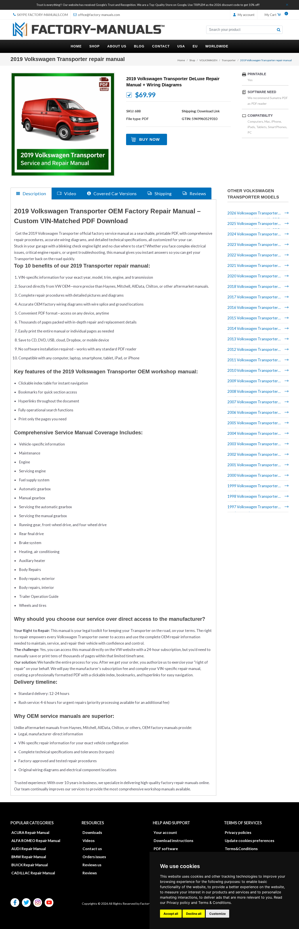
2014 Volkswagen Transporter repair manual (252, 330)
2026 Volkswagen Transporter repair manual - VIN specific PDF (253, 214)
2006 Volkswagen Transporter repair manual (252, 414)
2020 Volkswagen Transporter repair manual (252, 277)
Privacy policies (238, 832)
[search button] (278, 29)
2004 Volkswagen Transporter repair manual (252, 435)
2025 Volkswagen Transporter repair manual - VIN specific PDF (253, 225)
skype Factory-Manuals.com (42, 15)
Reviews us (92, 865)
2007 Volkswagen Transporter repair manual (252, 403)
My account (246, 15)
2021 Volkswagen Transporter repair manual (252, 267)
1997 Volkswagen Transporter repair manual (252, 508)
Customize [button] (217, 913)
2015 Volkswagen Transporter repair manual (252, 319)
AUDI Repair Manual (28, 848)
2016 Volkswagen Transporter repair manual (252, 309)
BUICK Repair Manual (29, 865)
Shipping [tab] (163, 193)
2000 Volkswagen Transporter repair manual (252, 477)
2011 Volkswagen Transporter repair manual (252, 361)
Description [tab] (34, 193)
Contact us (92, 848)
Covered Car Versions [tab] (115, 193)
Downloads (92, 832)
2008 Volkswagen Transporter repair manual (252, 393)
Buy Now (149, 139)
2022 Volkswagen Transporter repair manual (252, 256)
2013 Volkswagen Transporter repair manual (252, 340)
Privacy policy (178, 902)
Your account (165, 832)
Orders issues (94, 856)
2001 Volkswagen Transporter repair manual (252, 466)
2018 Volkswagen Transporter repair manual (252, 288)
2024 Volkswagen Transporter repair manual (252, 235)
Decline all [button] (193, 913)
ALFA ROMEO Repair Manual (35, 840)
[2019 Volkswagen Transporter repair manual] (63, 124)
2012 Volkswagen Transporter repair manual (252, 351)
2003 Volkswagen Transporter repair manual (252, 445)
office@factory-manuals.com (98, 15)
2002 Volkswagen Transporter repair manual (252, 456)
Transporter (229, 60)
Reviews (90, 873)
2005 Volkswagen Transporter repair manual (252, 424)
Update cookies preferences (249, 840)
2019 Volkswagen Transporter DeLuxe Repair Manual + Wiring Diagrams (173, 81)
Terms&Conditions (241, 848)
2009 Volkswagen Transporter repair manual (252, 382)
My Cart (274, 14)
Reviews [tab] (197, 193)
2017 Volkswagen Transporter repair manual (252, 298)
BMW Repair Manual (28, 856)
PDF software (166, 848)
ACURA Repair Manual (30, 832)
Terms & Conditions (214, 902)
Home (181, 60)
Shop (192, 60)
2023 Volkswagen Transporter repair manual (252, 246)
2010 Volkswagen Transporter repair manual (252, 372)
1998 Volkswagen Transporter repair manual (252, 498)
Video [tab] (69, 193)
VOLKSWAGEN (208, 60)
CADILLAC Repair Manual (33, 873)
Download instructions (173, 840)
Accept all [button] (171, 913)
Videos (89, 840)
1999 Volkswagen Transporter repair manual (252, 487)
